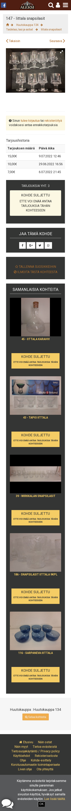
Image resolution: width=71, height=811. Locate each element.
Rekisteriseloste (46, 756)
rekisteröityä (53, 121)
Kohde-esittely (41, 760)
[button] (58, 5)
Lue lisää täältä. (54, 799)
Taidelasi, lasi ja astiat (20, 29)
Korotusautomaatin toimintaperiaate (35, 765)
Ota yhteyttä (45, 769)
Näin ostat (45, 742)
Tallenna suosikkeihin (37, 267)
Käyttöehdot (21, 756)
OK (41, 804)
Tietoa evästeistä (45, 747)
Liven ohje (25, 769)
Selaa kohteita (37, 717)
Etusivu (27, 742)
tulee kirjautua (30, 121)
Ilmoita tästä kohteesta (37, 272)
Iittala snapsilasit (51, 29)
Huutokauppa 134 (27, 24)
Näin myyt (21, 747)
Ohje (23, 760)
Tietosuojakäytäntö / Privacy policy (35, 751)
